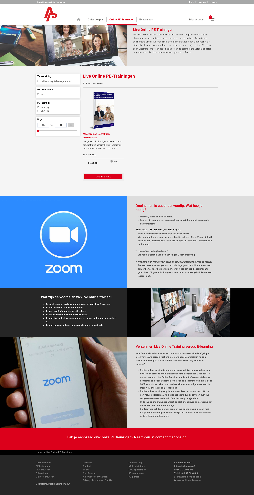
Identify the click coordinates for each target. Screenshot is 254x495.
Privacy (87, 480)
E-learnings (42, 473)
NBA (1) (44, 107)
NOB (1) (44, 111)
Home (39, 452)
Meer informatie (103, 176)
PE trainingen (43, 466)
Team (86, 469)
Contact (213, 2)
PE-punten (133, 476)
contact (161, 437)
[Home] (50, 14)
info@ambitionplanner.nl (188, 476)
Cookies (109, 480)
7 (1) (42, 94)
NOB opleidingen (137, 469)
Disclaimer (97, 480)
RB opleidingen (136, 473)
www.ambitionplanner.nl (189, 480)
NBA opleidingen (137, 466)
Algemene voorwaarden (95, 476)
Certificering (89, 473)
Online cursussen (45, 476)
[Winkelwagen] (213, 19)
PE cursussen (43, 469)
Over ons (202, 2)
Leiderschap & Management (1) (56, 81)
